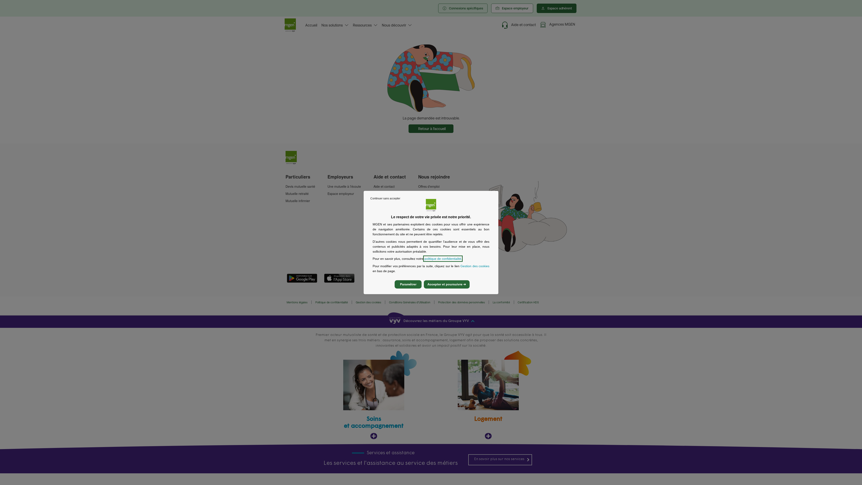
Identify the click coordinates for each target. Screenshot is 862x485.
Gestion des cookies (474, 266)
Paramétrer (408, 284)
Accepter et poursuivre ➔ (446, 284)
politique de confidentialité (442, 258)
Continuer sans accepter (385, 198)
